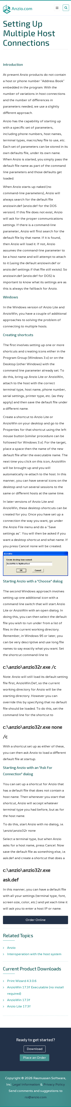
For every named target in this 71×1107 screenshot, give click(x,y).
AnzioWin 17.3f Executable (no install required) (35, 990)
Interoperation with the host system (34, 954)
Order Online (36, 920)
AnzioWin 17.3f (18, 1000)
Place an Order (34, 1058)
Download (34, 1049)
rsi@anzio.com (36, 1097)
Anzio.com (22, 8)
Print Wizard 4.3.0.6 (21, 981)
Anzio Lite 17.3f (19, 1006)
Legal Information (26, 1084)
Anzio (11, 948)
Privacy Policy (54, 1084)
